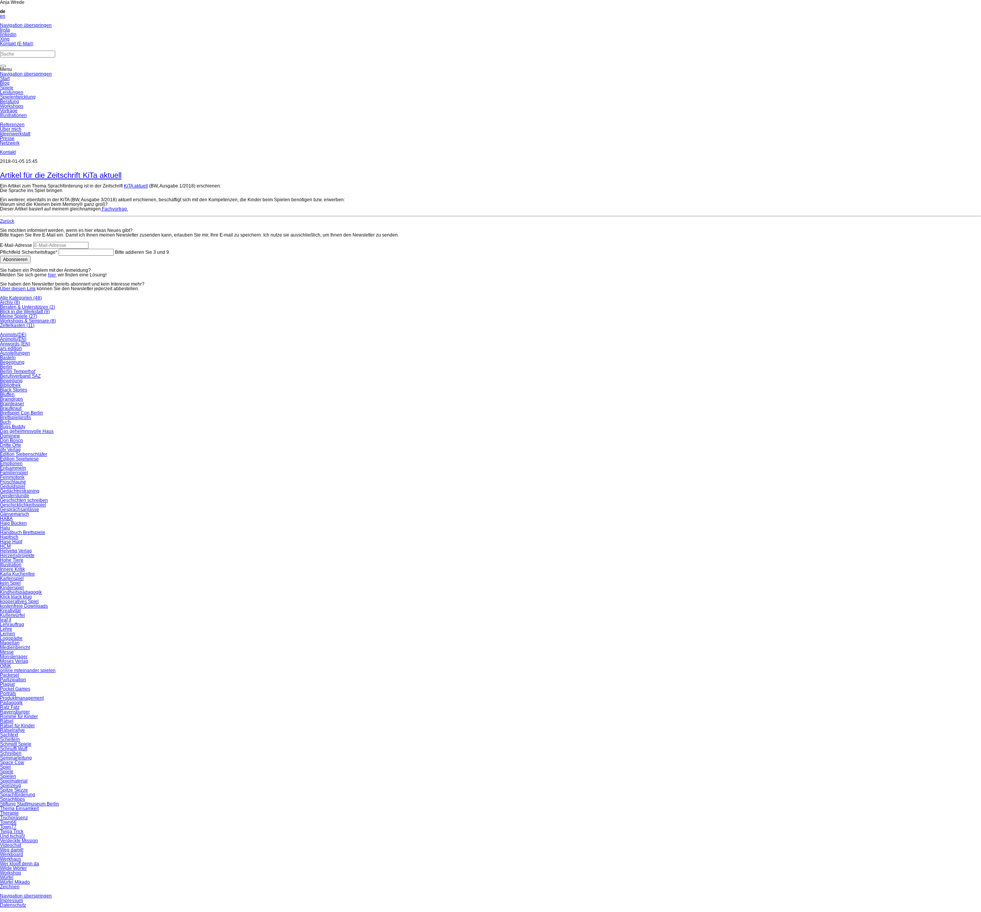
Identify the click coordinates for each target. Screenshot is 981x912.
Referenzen (12, 124)
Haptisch (9, 537)
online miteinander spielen (28, 670)
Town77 (8, 827)
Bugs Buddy (12, 426)
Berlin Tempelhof (17, 371)
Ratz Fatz (10, 707)
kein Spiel (10, 583)
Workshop (10, 873)
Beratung (9, 101)
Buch (5, 422)
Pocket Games (15, 689)
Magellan (10, 643)
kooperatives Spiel (19, 601)
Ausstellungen (15, 353)
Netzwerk (10, 143)
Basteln (8, 357)
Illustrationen (13, 115)
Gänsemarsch (14, 514)
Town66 (8, 822)
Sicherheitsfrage (28, 252)
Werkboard (11, 854)
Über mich (10, 129)
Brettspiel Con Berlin (21, 413)
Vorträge (9, 110)
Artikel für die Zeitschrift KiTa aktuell (60, 175)
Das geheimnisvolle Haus (27, 431)
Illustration (10, 564)
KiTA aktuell (136, 186)
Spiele (6, 87)
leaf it (5, 620)
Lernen (7, 633)
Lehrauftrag (12, 624)
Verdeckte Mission (19, 840)
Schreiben (10, 753)
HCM (5, 546)
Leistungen (11, 92)
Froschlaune (13, 482)
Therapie (9, 813)
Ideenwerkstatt (15, 133)
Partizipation (13, 679)
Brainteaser (12, 403)
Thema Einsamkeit (19, 808)
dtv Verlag (10, 449)
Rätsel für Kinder (17, 725)
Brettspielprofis (15, 417)
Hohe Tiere (11, 560)
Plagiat (7, 684)
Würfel (6, 877)
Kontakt (8, 152)
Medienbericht (15, 647)
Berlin (6, 367)
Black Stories (13, 390)
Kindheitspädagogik (21, 592)
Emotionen (11, 463)
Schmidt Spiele (15, 744)
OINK (5, 666)
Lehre (6, 629)
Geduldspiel (12, 486)
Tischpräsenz (14, 817)
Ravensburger (15, 712)
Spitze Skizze (14, 790)
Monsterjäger (14, 656)
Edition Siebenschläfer (23, 454)
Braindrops (11, 399)
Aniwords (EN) (15, 344)
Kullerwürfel (12, 615)
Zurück (7, 221)
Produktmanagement (22, 698)
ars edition (11, 348)
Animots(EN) (13, 339)
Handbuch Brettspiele (22, 532)
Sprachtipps (12, 799)
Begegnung (12, 362)
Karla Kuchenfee (17, 574)
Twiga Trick (11, 831)
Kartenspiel (12, 578)
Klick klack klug (16, 597)
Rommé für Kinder (19, 716)
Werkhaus (10, 859)
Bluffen (7, 394)
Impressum (11, 900)
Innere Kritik (12, 569)
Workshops (11, 106)
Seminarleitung (16, 758)
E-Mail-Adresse (16, 245)
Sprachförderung (17, 794)
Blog (5, 83)
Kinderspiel (12, 587)
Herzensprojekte (17, 555)
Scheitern (10, 739)
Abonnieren (15, 259)
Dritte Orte (10, 445)
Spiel (5, 767)
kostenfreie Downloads (24, 606)
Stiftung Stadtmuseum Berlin (29, 804)
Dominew (10, 436)
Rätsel (6, 721)
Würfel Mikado (15, 882)
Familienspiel (14, 472)
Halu (5, 528)
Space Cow (12, 762)
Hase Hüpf (11, 541)
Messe (7, 652)
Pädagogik (11, 702)
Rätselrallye (12, 730)
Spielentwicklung (18, 97)
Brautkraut (10, 408)
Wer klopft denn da (19, 863)
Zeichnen (10, 886)
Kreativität (10, 610)
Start (5, 78)
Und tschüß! (12, 836)
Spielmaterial (14, 781)
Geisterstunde (14, 495)
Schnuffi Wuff (13, 748)
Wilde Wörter (13, 868)
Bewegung (11, 380)
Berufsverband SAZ (20, 376)
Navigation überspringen (26, 25)
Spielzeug (10, 785)
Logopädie (11, 638)
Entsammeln (13, 468)
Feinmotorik (12, 477)
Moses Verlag (14, 661)
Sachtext (9, 735)
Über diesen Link (18, 288)
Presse (7, 138)
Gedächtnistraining (19, 491)
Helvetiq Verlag (16, 551)
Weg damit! (11, 850)
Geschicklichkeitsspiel (23, 505)
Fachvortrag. (114, 209)
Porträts (8, 693)
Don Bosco (11, 440)
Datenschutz (13, 905)
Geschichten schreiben (24, 500)
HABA (6, 518)
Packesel (9, 675)
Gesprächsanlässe (19, 509)
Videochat (10, 845)
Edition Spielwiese (19, 459)
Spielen (8, 776)
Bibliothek (10, 385)
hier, (52, 275)
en (2, 16)
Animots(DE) (13, 334)
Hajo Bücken (13, 523)
